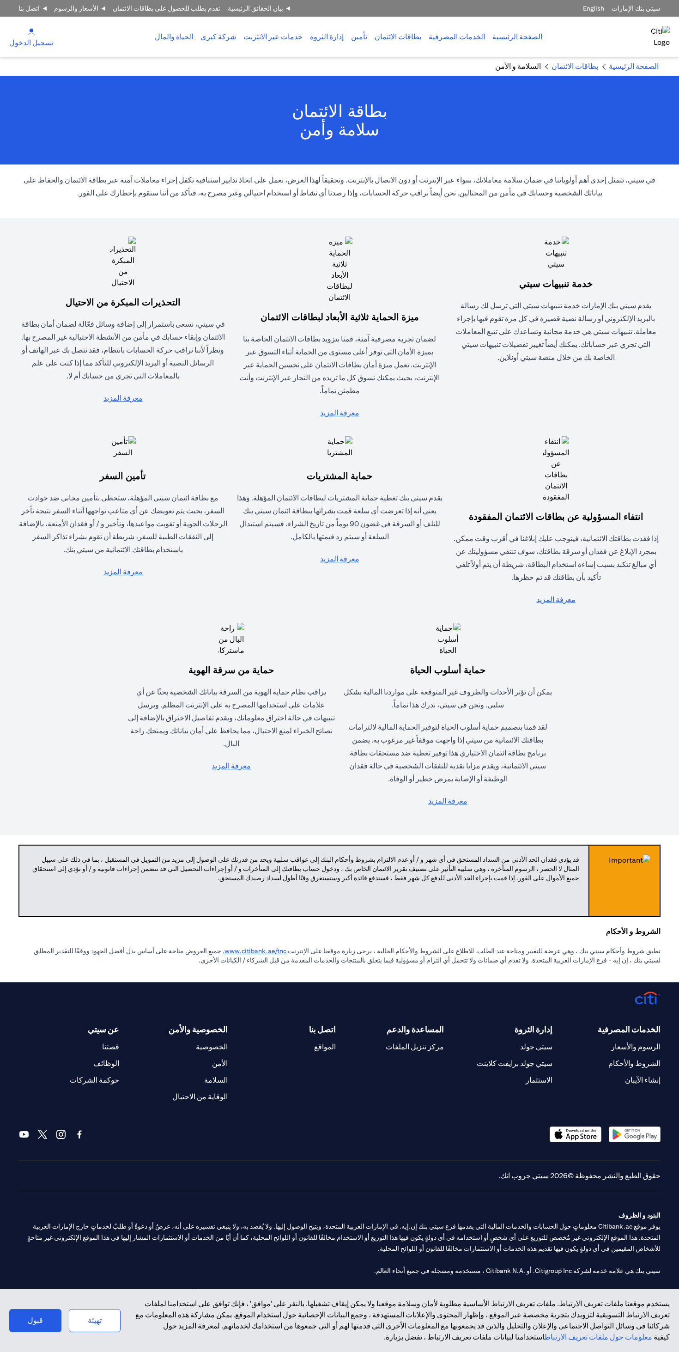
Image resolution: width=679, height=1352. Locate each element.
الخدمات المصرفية (457, 36)
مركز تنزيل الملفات (415, 1046)
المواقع (325, 1046)
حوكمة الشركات (94, 1080)
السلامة (216, 1080)
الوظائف (106, 1063)
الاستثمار (539, 1080)
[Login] (31, 31)
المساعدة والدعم (415, 1029)
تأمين (359, 36)
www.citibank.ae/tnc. (254, 951)
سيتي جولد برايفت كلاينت (514, 1063)
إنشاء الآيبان (643, 1080)
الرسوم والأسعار (636, 1046)
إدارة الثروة (327, 36)
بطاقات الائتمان (398, 36)
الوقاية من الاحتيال (200, 1096)
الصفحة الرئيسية (517, 36)
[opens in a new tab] (635, 1134)
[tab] (457, 37)
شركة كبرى (218, 36)
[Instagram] (61, 1134)
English (593, 8)
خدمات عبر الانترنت (273, 36)
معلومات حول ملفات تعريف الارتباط (598, 1337)
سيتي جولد (536, 1046)
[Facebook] (79, 1134)
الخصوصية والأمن (198, 1029)
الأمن (220, 1063)
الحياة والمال (174, 36)
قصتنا (110, 1046)
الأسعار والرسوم (76, 8)
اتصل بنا (29, 8)
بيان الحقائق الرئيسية (255, 8)
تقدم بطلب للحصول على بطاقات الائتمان (166, 8)
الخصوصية (212, 1046)
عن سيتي (103, 1029)
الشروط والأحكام (634, 1063)
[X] (42, 1134)
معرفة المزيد (339, 412)
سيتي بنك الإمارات (636, 8)
